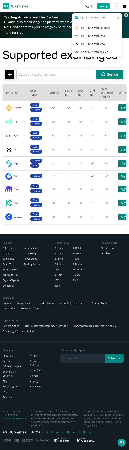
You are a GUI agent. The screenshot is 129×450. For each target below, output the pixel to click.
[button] (122, 443)
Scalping (7, 303)
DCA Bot (7, 253)
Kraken (77, 253)
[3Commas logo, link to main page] (15, 6)
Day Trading (9, 308)
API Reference (108, 248)
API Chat (105, 253)
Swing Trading (25, 303)
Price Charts (36, 370)
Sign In (89, 6)
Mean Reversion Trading (73, 303)
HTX (56, 280)
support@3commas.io (15, 418)
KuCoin (58, 274)
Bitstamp (59, 253)
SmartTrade (9, 264)
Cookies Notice (11, 325)
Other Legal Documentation (18, 331)
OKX (56, 269)
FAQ (5, 391)
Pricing (33, 355)
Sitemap (34, 375)
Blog (5, 381)
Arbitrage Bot (10, 274)
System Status (31, 248)
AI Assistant (30, 258)
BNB (75, 280)
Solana (77, 274)
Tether (76, 258)
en (116, 6)
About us (8, 355)
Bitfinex (58, 258)
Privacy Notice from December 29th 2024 (96, 325)
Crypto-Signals (11, 280)
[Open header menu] (124, 6)
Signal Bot (8, 258)
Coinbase (59, 264)
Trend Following (46, 303)
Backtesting (30, 253)
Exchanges (9, 285)
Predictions (35, 386)
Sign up (103, 6)
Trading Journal (32, 264)
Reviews (7, 397)
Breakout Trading (30, 308)
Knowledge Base (12, 386)
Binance (58, 248)
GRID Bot (8, 248)
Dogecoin (78, 269)
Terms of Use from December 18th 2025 (46, 325)
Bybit (57, 285)
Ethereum (78, 264)
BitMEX (77, 248)
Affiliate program (12, 366)
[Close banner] (126, 15)
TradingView (10, 269)
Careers (7, 361)
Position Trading (100, 303)
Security (33, 381)
